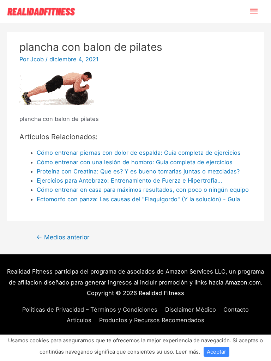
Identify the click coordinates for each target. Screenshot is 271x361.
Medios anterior (63, 237)
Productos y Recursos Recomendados (151, 320)
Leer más (187, 351)
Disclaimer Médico (190, 309)
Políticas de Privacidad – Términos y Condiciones (89, 309)
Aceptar (216, 351)
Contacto (236, 309)
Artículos (79, 320)
